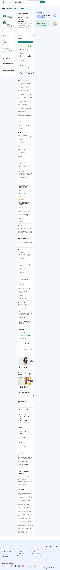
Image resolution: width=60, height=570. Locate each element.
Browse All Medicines (21, 548)
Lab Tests (30, 4)
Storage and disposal (7, 50)
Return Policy (33, 556)
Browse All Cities (20, 551)
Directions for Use (7, 48)
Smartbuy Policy (34, 558)
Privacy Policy (33, 547)
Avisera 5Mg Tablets (19, 8)
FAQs (18, 555)
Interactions (5, 54)
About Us (4, 546)
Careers (3, 547)
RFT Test (21, 416)
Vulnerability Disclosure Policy (37, 549)
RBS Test (21, 426)
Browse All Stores (20, 553)
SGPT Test (26, 424)
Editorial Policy (34, 546)
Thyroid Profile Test (23, 414)
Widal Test (27, 422)
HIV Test (20, 411)
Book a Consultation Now (42, 25)
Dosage (4, 52)
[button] (35, 1)
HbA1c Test (21, 418)
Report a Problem (6, 73)
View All (30, 354)
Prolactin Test (26, 426)
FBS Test (26, 409)
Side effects (5, 42)
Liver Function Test (23, 420)
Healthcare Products (6, 558)
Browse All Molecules (21, 549)
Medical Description (7, 35)
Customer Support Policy (36, 555)
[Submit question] (31, 349)
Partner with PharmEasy (6, 551)
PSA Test (21, 424)
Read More (27, 25)
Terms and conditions (35, 551)
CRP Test (21, 409)
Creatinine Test (27, 416)
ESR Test (21, 427)
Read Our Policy (6, 65)
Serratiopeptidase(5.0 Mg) (29, 65)
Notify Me (25, 42)
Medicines (9, 8)
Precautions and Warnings (6, 45)
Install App (41, 17)
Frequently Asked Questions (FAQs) (6, 58)
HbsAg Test (21, 422)
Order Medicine (5, 556)
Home (3, 8)
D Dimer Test (26, 411)
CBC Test (21, 412)
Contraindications (6, 40)
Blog (3, 549)
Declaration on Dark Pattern (36, 553)
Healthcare (23, 4)
